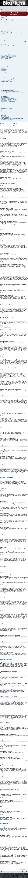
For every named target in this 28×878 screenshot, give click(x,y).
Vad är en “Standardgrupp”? (5, 80)
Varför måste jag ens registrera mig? (7, 20)
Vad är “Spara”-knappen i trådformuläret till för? (8, 56)
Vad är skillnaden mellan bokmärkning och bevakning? (9, 105)
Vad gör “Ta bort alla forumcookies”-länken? (8, 29)
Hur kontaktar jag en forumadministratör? (7, 119)
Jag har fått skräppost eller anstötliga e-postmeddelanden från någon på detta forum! (13, 87)
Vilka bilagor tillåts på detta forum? (6, 111)
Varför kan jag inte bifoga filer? (6, 53)
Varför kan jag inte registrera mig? (6, 22)
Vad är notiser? (3, 68)
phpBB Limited (3, 828)
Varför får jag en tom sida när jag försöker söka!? (9, 99)
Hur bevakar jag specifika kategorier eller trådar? (9, 106)
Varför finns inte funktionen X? (5, 117)
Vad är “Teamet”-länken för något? (6, 81)
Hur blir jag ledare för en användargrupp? (7, 78)
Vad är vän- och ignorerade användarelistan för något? (10, 91)
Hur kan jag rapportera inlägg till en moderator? (8, 55)
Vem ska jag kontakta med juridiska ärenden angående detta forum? (12, 118)
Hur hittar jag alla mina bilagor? (6, 112)
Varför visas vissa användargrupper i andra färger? (9, 79)
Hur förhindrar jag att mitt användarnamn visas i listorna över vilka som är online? (14, 33)
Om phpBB (2, 830)
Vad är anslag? (3, 67)
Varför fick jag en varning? (5, 54)
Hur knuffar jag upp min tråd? (5, 58)
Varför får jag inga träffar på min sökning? (7, 98)
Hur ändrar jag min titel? (4, 40)
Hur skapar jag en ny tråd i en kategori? (7, 45)
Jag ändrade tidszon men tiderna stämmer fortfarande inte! (10, 35)
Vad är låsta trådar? (4, 69)
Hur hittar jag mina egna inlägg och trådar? (8, 101)
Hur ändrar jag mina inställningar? (6, 32)
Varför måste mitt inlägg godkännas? (7, 57)
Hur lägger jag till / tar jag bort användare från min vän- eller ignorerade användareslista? (12, 93)
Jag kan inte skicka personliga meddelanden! (8, 84)
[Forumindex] (14, 3)
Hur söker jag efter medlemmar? (6, 100)
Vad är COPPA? (3, 21)
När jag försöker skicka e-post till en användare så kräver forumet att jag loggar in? (14, 42)
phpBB (10, 874)
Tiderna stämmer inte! (4, 34)
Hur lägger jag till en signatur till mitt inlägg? (8, 47)
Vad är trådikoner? (4, 70)
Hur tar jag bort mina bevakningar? (6, 108)
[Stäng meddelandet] (26, 12)
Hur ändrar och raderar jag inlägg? (6, 46)
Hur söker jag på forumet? (5, 97)
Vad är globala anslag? (4, 66)
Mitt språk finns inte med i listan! (6, 36)
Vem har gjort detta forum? (5, 116)
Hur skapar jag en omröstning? (6, 48)
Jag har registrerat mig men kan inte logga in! (8, 23)
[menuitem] (4, 7)
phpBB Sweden (15, 875)
